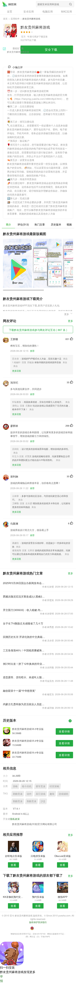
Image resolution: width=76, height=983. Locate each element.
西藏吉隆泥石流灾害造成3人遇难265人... (24, 596)
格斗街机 (27, 786)
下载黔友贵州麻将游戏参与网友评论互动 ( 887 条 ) (38, 330)
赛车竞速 (40, 786)
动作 (29, 794)
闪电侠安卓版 (38, 856)
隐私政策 (15, 819)
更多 (70, 321)
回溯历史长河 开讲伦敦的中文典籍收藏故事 (24, 637)
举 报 (1, 978)
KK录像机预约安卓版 (13, 897)
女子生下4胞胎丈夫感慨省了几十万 (23, 623)
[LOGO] (9, 4)
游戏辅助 (63, 794)
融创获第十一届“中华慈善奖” (19, 690)
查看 (13, 865)
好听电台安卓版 (13, 856)
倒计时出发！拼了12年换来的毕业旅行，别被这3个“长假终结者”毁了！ (24, 664)
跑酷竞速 (18, 794)
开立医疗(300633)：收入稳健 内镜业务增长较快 (24, 610)
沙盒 (43, 801)
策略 (15, 786)
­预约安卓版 (38, 897)
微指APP (63, 897)
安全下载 (51, 49)
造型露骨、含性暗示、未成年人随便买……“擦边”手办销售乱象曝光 (24, 677)
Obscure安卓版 (62, 856)
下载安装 (43, 36)
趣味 (52, 794)
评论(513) (23, 224)
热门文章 (39, 224)
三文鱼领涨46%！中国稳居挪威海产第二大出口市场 (24, 650)
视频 (69, 224)
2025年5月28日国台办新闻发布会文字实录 (24, 583)
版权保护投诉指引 (38, 922)
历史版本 (56, 224)
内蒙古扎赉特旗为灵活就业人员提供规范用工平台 (24, 704)
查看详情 (64, 731)
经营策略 (54, 786)
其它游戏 (40, 794)
